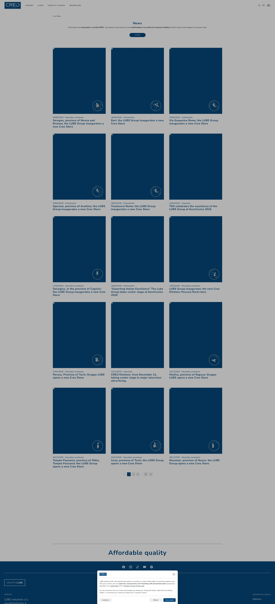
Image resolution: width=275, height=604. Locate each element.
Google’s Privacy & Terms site (134, 586)
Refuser (155, 600)
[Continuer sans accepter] (174, 574)
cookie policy (114, 586)
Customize (105, 600)
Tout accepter (169, 600)
